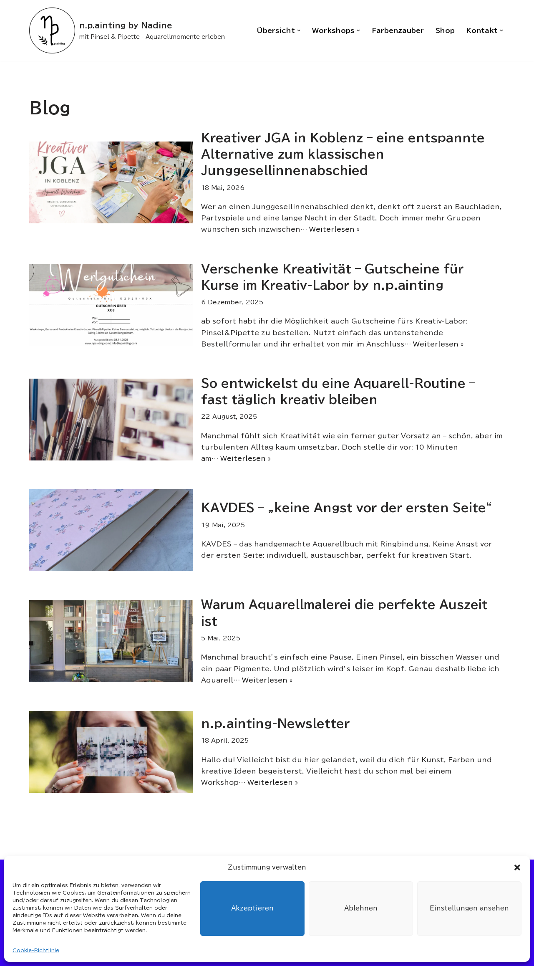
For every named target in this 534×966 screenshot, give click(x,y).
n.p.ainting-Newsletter (275, 723)
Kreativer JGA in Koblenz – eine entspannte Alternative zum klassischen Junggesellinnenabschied (343, 153)
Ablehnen (361, 908)
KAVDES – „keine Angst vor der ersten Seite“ (346, 507)
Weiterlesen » (334, 229)
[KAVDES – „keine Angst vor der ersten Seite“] (111, 530)
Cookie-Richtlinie (36, 950)
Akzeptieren (252, 908)
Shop (445, 30)
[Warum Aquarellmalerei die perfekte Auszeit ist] (111, 641)
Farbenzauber (398, 30)
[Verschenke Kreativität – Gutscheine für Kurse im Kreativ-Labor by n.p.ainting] (111, 305)
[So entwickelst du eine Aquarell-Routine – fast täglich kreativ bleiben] (111, 419)
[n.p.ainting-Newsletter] (111, 752)
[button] (517, 867)
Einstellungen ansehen (469, 908)
